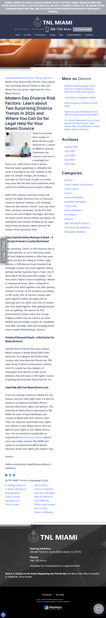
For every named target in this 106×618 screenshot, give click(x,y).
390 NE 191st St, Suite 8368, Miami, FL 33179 (55, 552)
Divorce (48, 78)
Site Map (60, 594)
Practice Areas (40, 35)
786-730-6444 (60, 29)
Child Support (72, 188)
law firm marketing (44, 601)
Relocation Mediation (75, 231)
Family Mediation (73, 210)
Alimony (69, 180)
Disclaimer (47, 594)
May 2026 (70, 159)
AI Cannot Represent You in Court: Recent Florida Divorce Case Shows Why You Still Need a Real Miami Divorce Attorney (82, 124)
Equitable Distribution (75, 201)
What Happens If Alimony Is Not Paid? (81, 104)
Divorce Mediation (74, 197)
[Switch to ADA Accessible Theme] (3, 614)
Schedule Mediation (74, 35)
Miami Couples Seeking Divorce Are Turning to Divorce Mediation (81, 113)
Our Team (27, 35)
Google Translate (84, 29)
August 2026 (71, 146)
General (69, 218)
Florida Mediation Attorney (19, 78)
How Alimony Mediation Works (80, 97)
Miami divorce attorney (31, 437)
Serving (52, 35)
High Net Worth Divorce (77, 223)
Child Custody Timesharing (78, 184)
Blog (61, 35)
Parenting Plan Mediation (77, 227)
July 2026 (69, 151)
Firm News (70, 214)
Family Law (70, 205)
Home (17, 35)
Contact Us (89, 35)
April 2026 (70, 163)
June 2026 (70, 155)
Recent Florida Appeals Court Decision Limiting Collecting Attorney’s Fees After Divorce (80, 88)
